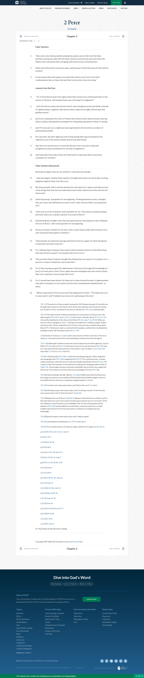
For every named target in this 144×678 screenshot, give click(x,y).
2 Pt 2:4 (54, 317)
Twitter (102, 661)
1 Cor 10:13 (50, 462)
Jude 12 (77, 393)
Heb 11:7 (58, 452)
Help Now (116, 2)
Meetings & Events (81, 619)
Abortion (19, 613)
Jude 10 (59, 478)
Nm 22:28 (51, 493)
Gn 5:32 (98, 349)
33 (57, 493)
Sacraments (49, 628)
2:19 (44, 508)
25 (54, 457)
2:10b (44, 356)
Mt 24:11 (49, 432)
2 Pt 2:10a (60, 359)
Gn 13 (61, 351)
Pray (75, 622)
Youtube (111, 661)
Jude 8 (42, 367)
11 (67, 356)
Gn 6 (72, 330)
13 (55, 498)
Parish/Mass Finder (109, 613)
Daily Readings (74, 3)
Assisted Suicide (22, 631)
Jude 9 (89, 380)
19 (77, 330)
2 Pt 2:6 (80, 320)
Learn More (91, 599)
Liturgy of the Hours (52, 631)
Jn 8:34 (49, 508)
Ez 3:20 (49, 519)
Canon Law (20, 640)
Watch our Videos (86, 584)
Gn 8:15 (49, 452)
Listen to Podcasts (70, 584)
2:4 (43, 315)
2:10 (44, 467)
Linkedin (116, 661)
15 (55, 478)
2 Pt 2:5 (96, 317)
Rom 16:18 (50, 442)
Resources (106, 616)
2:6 (43, 457)
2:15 (43, 398)
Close (138, 676)
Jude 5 (64, 322)
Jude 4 (65, 432)
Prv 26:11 (100, 427)
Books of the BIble (52, 616)
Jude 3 (83, 421)
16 (47, 367)
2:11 (43, 385)
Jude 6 (61, 317)
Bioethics (20, 637)
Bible (18, 634)
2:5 (43, 343)
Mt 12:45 (50, 513)
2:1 (43, 304)
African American (22, 619)
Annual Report (21, 622)
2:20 (44, 513)
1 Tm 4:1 (59, 432)
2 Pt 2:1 (100, 362)
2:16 (44, 493)
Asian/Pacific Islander (24, 628)
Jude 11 (57, 488)
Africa (18, 616)
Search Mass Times (52, 619)
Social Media (107, 625)
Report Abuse (102, 3)
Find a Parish (90, 3)
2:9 (44, 462)
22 (48, 356)
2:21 (43, 421)
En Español (72, 29)
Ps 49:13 (49, 478)
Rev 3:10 (58, 462)
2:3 (43, 442)
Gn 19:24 (48, 457)
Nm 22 (80, 403)
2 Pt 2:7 (61, 346)
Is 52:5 (48, 437)
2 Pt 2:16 (51, 406)
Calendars (106, 619)
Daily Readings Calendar (82, 3)
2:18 (43, 416)
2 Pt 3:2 (74, 421)
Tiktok (125, 661)
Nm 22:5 (70, 398)
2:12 (43, 478)
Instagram (121, 661)
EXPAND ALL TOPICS (23, 653)
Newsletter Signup (109, 622)
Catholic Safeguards (24, 649)
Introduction (26, 41)
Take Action (78, 613)
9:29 (103, 349)
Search (125, 2)
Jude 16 (50, 503)
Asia (18, 625)
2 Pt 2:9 (99, 346)
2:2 (44, 437)
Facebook (106, 661)
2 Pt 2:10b (62, 356)
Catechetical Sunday (24, 646)
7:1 (49, 351)
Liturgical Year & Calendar (55, 625)
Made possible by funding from (105, 668)
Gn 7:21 (103, 317)
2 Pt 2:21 (88, 309)
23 (41, 320)
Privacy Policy (77, 542)
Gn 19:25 (93, 320)
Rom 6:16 (56, 508)
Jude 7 (86, 320)
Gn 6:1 (67, 317)
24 (54, 432)
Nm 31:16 (50, 488)
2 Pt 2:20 (95, 370)
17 (62, 508)
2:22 (43, 427)
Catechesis (20, 643)
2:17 (44, 498)
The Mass (48, 634)
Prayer (47, 622)
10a (46, 343)
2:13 (43, 390)
